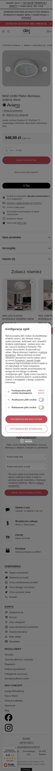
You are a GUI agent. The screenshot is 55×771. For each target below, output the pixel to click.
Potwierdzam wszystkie (26, 419)
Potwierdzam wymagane (26, 429)
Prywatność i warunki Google (27, 360)
